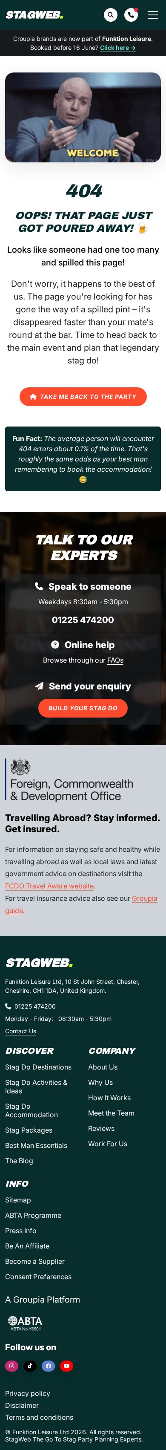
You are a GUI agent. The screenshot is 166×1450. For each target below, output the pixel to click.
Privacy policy (27, 1393)
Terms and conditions (39, 1417)
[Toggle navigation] (153, 15)
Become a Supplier (35, 1261)
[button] (131, 15)
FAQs (115, 660)
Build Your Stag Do (83, 708)
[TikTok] (30, 1366)
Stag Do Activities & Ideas (36, 1086)
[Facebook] (48, 1366)
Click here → (118, 47)
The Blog (19, 1160)
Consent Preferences (38, 1276)
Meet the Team (111, 1113)
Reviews (101, 1128)
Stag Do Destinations (38, 1067)
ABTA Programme (33, 1215)
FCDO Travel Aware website (49, 886)
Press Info (21, 1230)
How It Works (109, 1097)
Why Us (100, 1082)
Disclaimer (22, 1405)
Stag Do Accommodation (31, 1110)
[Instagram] (11, 1366)
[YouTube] (66, 1366)
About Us (102, 1067)
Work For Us (107, 1143)
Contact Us (20, 1031)
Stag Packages (28, 1130)
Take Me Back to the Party (88, 396)
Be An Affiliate (27, 1246)
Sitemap (18, 1200)
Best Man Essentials (36, 1145)
